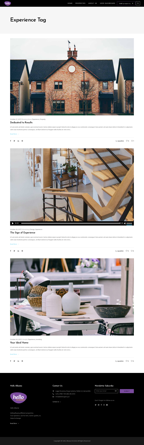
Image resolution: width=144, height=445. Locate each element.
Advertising (25, 229)
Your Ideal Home (19, 342)
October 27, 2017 (15, 119)
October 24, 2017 (15, 339)
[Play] (13, 223)
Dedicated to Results (21, 122)
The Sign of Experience (22, 232)
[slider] (129, 223)
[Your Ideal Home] (72, 297)
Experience (35, 119)
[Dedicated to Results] (72, 76)
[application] (72, 223)
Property (42, 119)
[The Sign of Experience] (72, 187)
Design (32, 229)
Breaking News (26, 119)
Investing (39, 339)
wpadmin (121, 141)
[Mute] (124, 223)
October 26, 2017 (15, 229)
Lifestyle (24, 339)
